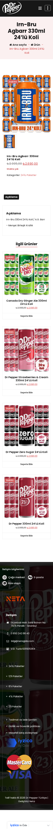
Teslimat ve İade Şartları (23, 719)
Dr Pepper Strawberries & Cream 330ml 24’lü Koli (26, 379)
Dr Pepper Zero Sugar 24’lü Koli (26, 452)
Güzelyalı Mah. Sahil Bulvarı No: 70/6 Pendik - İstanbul (28, 624)
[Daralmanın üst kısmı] (48, 8)
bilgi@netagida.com (22, 641)
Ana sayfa (19, 45)
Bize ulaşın (14, 583)
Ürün (36, 45)
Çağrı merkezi (16, 577)
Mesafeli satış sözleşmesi (23, 732)
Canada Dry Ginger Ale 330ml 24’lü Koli (26, 302)
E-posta (39, 577)
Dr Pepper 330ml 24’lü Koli (26, 523)
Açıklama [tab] (11, 197)
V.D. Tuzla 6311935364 (23, 649)
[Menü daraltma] (40, 8)
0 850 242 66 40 (20, 633)
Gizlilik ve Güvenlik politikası (24, 726)
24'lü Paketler (29, 175)
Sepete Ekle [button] (26, 316)
